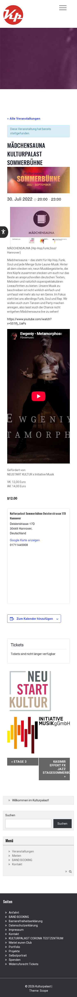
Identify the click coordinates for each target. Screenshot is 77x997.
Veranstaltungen (23, 851)
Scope (44, 990)
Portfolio (14, 947)
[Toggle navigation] (63, 7)
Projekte (14, 951)
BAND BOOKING (22, 860)
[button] (4, 232)
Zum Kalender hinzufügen (35, 618)
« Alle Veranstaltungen (23, 118)
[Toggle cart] (71, 5)
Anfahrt (14, 912)
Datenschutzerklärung (23, 925)
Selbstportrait (18, 955)
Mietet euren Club (20, 942)
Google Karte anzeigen (25, 540)
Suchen (10, 815)
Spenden (15, 959)
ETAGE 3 (18, 761)
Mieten (16, 855)
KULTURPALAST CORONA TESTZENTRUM (36, 938)
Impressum (16, 929)
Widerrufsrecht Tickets (23, 964)
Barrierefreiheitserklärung (26, 921)
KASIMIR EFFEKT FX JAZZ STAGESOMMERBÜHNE (56, 769)
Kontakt (17, 864)
